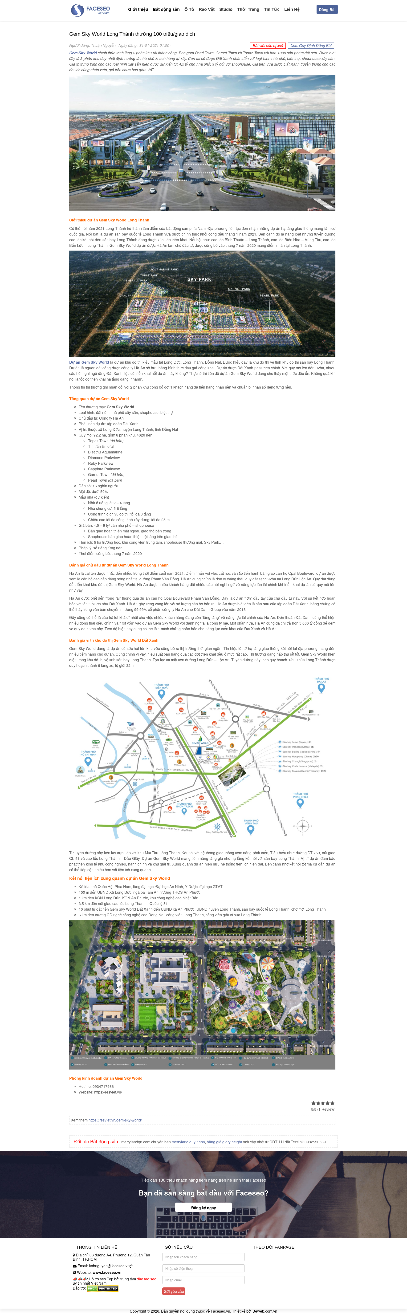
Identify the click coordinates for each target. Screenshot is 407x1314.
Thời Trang (248, 9)
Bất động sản (166, 9)
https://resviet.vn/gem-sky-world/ (115, 1120)
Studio (225, 9)
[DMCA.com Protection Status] (102, 1288)
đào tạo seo (146, 1279)
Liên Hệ (292, 9)
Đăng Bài (327, 9)
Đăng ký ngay (203, 1207)
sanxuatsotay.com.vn (90, 1303)
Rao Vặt (207, 9)
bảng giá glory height (224, 1142)
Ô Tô (189, 9)
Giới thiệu (138, 9)
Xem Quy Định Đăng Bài (311, 45)
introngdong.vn (85, 1296)
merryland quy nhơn (188, 1142)
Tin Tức (272, 9)
